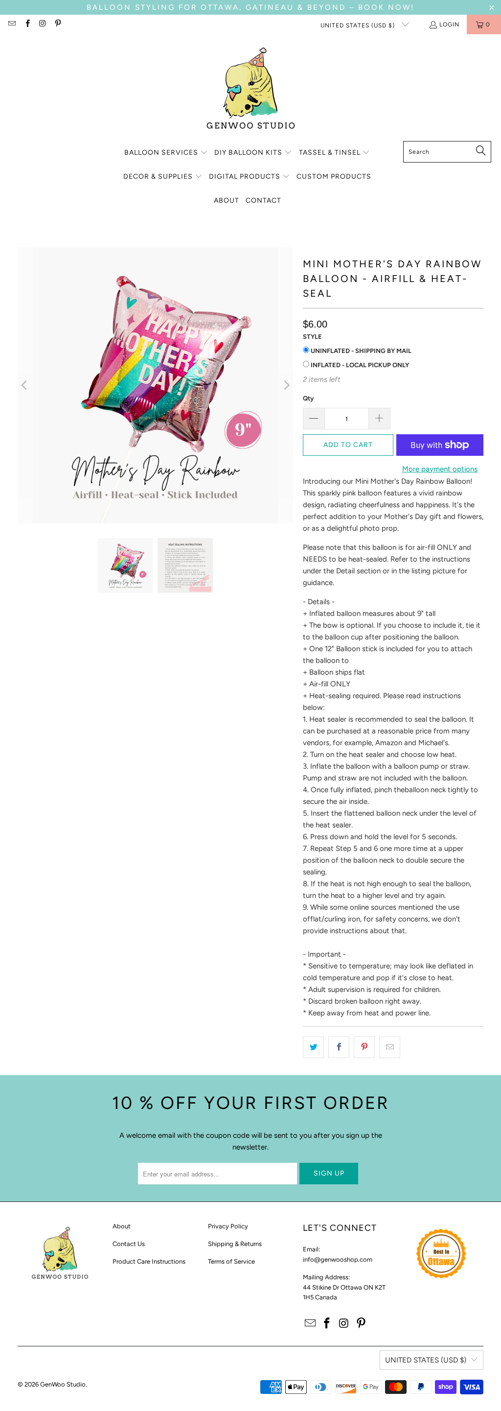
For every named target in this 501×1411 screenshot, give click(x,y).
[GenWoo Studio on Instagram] (42, 24)
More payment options (440, 469)
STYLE (312, 336)
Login (449, 24)
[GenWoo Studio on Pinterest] (57, 24)
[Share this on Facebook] (338, 1047)
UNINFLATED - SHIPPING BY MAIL (360, 350)
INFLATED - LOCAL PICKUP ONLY (359, 365)
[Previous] (25, 385)
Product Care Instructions (149, 1261)
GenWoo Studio (63, 1384)
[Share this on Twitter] (313, 1047)
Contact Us (129, 1243)
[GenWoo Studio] (251, 90)
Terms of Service (231, 1261)
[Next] (286, 385)
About (122, 1226)
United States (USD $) (358, 25)
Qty (308, 398)
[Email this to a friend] (389, 1047)
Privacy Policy (228, 1226)
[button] (166, 153)
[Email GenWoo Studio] (11, 24)
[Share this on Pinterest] (364, 1047)
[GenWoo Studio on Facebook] (27, 24)
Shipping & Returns (235, 1243)
